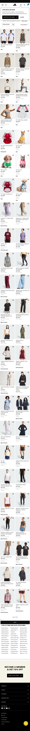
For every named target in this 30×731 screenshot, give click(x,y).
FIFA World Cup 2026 (15, 645)
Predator (13, 632)
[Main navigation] (2, 4)
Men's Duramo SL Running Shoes (24, 651)
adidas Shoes (23, 633)
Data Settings (3, 713)
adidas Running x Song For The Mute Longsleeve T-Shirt (7, 70)
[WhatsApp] (9, 708)
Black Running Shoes (24, 643)
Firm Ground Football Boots (15, 639)
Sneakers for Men (24, 637)
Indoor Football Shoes (15, 643)
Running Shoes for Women (24, 639)
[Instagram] (4, 708)
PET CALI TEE (19, 145)
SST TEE (2, 461)
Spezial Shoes (4, 651)
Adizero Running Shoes (24, 635)
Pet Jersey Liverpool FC (7, 194)
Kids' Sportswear (5, 641)
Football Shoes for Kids (15, 647)
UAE (4, 715)
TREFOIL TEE (3, 243)
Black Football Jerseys (5, 645)
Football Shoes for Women (15, 651)
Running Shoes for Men (24, 628)
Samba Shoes (4, 628)
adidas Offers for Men (15, 641)
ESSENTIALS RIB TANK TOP (7, 340)
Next (15, 622)
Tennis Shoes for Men (5, 633)
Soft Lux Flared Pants (6, 556)
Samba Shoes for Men (5, 639)
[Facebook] (2, 708)
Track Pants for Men (24, 649)
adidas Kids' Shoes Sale (15, 630)
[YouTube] (7, 708)
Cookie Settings (4, 717)
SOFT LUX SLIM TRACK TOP (22, 436)
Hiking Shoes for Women (5, 649)
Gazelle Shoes (4, 647)
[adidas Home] (15, 5)
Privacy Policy (3, 719)
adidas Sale (13, 633)
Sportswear (23, 645)
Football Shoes (14, 628)
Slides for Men (23, 641)
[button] (13, 30)
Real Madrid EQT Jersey (6, 44)
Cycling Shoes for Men (5, 653)
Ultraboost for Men (24, 647)
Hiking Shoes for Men (5, 630)
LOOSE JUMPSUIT (20, 340)
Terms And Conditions (5, 721)
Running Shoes (23, 632)
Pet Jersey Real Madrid (21, 120)
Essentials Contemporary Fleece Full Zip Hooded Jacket (22, 388)
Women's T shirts (24, 653)
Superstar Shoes (5, 643)
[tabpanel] (15, 326)
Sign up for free (14, 675)
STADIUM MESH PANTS (21, 484)
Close (22, 17)
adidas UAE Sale (15, 637)
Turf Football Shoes (15, 635)
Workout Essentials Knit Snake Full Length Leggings (22, 510)
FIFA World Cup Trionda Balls (15, 653)
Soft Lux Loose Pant (6, 436)
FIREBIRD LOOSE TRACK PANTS (7, 290)
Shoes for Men (23, 630)
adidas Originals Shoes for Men (5, 632)
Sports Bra (4, 637)
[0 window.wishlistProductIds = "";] (6, 5)
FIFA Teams (13, 649)
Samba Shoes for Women (5, 635)
